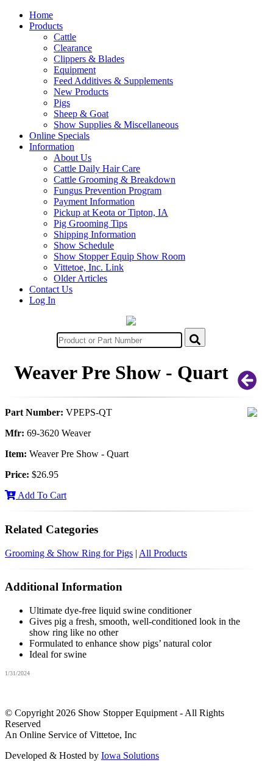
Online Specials (59, 135)
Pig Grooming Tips (90, 223)
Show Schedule (84, 245)
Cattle (65, 37)
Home (41, 15)
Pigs (62, 103)
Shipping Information (95, 234)
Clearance (73, 48)
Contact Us (51, 289)
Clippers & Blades (89, 59)
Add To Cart (41, 495)
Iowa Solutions (130, 755)
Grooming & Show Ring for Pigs (69, 553)
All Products (163, 553)
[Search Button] (195, 337)
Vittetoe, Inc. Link (89, 267)
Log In (42, 300)
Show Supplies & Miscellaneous (116, 124)
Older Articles (80, 278)
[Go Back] (247, 384)
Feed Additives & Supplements (113, 81)
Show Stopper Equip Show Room (119, 256)
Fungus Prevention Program (107, 190)
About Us (72, 157)
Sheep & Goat (81, 113)
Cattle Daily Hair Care (97, 168)
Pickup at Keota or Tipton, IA (111, 212)
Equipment (75, 70)
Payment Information (94, 201)
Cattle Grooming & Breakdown (114, 179)
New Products (81, 92)
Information (51, 146)
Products (46, 26)
